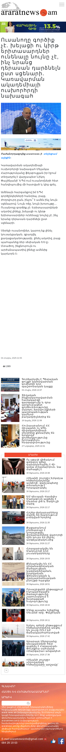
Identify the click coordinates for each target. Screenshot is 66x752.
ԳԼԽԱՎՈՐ (8, 686)
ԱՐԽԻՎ (7, 697)
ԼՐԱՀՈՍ (33, 454)
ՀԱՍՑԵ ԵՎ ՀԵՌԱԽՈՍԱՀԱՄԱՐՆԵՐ (25, 691)
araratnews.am (10, 720)
